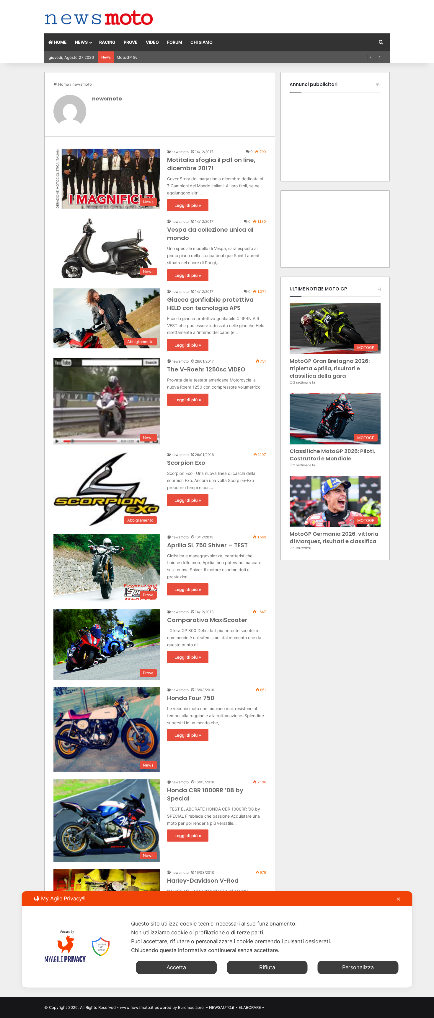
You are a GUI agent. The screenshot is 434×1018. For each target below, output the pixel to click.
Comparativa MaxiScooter (207, 620)
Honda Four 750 (190, 698)
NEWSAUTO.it (221, 1007)
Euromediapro (191, 1007)
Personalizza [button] (358, 967)
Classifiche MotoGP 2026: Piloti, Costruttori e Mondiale (332, 454)
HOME (60, 42)
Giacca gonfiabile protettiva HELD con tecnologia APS (210, 304)
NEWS (81, 42)
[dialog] (217, 939)
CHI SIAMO (201, 42)
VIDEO (152, 42)
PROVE (131, 42)
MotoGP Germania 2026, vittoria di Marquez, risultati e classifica (176, 57)
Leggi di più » (187, 205)
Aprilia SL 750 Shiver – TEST (207, 545)
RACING (107, 42)
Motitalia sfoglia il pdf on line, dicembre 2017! (211, 164)
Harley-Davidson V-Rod (203, 880)
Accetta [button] (176, 967)
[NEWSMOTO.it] (99, 18)
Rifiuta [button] (267, 967)
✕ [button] (398, 899)
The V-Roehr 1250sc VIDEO (206, 369)
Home (63, 84)
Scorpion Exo (186, 463)
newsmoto (107, 98)
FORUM (174, 42)
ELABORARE (250, 1007)
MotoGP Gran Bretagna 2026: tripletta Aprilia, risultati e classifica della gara (330, 368)
